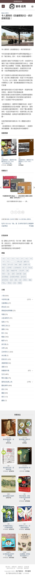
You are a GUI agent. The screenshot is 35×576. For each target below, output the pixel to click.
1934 (17, 258)
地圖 (3, 314)
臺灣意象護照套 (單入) (24, 468)
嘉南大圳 (26, 261)
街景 (20, 280)
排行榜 (3, 344)
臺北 (9, 274)
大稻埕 (4, 264)
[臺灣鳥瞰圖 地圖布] (8, 484)
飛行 (3, 397)
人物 (3, 296)
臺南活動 (18, 274)
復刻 (3, 268)
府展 (16, 264)
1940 (26, 258)
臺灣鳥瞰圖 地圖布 (8, 496)
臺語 (11, 280)
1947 (3, 261)
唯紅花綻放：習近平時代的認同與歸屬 (24, 497)
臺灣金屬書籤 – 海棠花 (8, 440)
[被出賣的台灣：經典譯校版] (8, 455)
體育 (3, 400)
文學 (3, 348)
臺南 (13, 274)
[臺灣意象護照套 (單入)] (25, 455)
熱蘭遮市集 (14, 271)
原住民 (3, 307)
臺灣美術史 (5, 280)
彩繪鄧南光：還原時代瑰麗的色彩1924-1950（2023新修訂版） (8, 161)
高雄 (14, 283)
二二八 (13, 261)
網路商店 (20, 567)
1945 (30, 258)
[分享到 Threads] (19, 212)
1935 (21, 258)
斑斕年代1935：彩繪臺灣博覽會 (24, 526)
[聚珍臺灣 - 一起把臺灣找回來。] (17, 6)
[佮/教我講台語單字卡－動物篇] (8, 542)
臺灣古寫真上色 (6, 382)
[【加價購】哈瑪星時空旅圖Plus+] (25, 542)
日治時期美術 (17, 268)
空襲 (27, 271)
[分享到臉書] (12, 212)
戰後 (3, 337)
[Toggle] (32, 299)
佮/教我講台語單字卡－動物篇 (8, 554)
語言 (3, 389)
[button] (3, 6)
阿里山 (4, 283)
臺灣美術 (23, 277)
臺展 (24, 274)
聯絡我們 (26, 568)
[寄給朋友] (22, 212)
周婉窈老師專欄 (6, 310)
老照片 (4, 274)
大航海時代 (5, 318)
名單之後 (19, 261)
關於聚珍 (8, 567)
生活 (3, 374)
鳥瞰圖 (19, 283)
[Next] (33, 153)
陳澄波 (9, 283)
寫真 (2, 13)
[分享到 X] (15, 212)
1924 (19, 219)
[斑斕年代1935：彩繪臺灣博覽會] (25, 514)
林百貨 (30, 268)
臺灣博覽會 (5, 277)
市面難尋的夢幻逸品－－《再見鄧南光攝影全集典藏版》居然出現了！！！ (17, 196)
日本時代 (6, 13)
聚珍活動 (4, 378)
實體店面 (14, 567)
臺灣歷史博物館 (14, 277)
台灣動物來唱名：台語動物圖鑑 (8, 526)
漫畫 (7, 271)
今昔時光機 (5, 299)
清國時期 (4, 363)
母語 (3, 271)
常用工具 (4, 326)
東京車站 (23, 219)
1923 (8, 258)
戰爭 (3, 340)
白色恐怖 (21, 271)
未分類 (3, 355)
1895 (3, 258)
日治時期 (8, 268)
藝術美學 (4, 385)
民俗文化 (4, 359)
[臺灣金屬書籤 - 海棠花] (8, 427)
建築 (20, 264)
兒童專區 (4, 303)
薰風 (16, 280)
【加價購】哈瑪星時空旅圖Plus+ (24, 554)
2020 (8, 261)
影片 (3, 333)
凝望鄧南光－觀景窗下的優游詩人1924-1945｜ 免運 (25, 161)
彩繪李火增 (26, 264)
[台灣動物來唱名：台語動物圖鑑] (8, 514)
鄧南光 (29, 219)
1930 (12, 258)
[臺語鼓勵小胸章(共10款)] (25, 427)
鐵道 (30, 280)
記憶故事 (26, 567)
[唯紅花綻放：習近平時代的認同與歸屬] (25, 484)
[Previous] (1, 153)
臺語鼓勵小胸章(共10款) (24, 440)
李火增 (25, 268)
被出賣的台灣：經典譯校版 (8, 468)
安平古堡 (10, 264)
